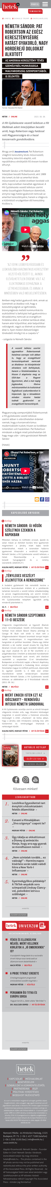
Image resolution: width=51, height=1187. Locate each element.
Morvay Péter (21, 567)
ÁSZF (35, 1088)
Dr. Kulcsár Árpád (19, 1004)
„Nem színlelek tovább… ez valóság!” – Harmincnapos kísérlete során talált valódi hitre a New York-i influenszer (29, 864)
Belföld (14, 607)
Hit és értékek (38, 567)
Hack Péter (15, 965)
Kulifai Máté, (8, 567)
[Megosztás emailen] (37, 499)
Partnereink (21, 1088)
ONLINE (14, 116)
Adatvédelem (26, 1082)
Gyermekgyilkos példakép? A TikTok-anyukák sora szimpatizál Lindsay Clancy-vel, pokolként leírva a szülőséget (29, 887)
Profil (35, 4)
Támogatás (35, 11)
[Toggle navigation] (45, 4)
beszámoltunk (21, 151)
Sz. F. (4, 607)
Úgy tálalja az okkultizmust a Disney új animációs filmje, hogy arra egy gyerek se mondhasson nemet (29, 842)
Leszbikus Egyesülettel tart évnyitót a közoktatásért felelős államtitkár (28, 806)
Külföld (31, 984)
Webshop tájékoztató (26, 1095)
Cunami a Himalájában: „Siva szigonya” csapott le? (29, 823)
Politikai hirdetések (26, 1092)
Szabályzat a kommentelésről (26, 1085)
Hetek (4, 116)
